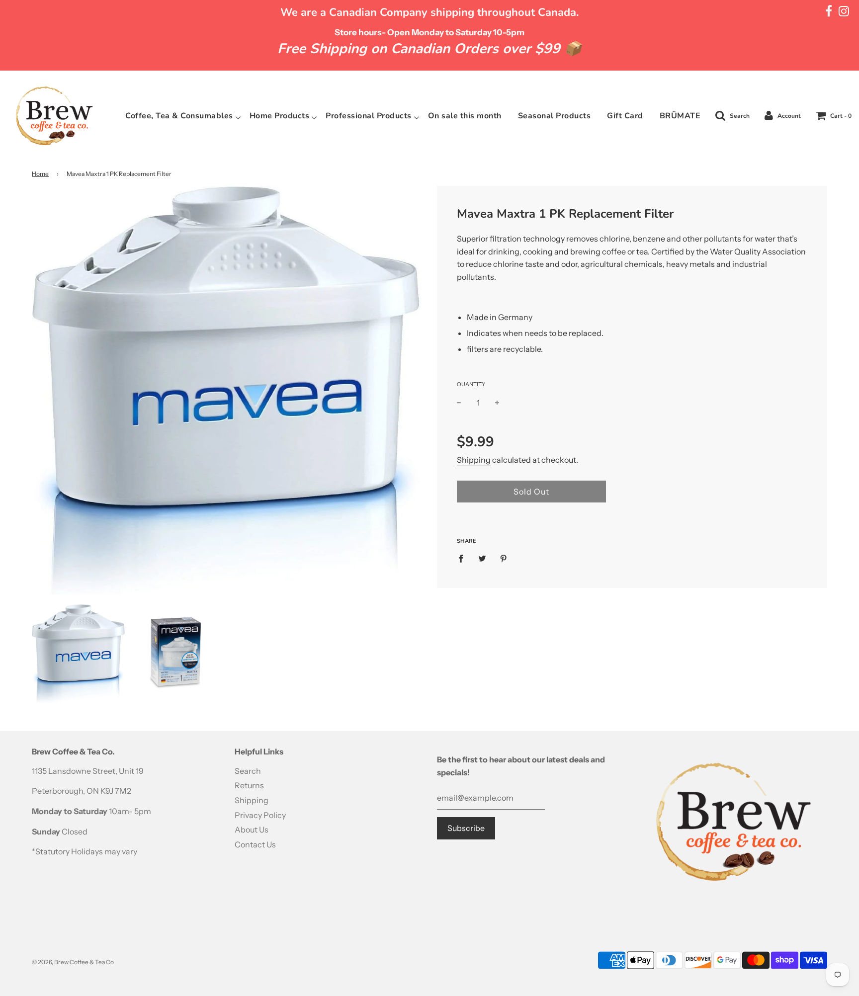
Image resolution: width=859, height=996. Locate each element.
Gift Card (625, 116)
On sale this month (465, 116)
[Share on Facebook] (464, 558)
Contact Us (255, 844)
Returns (249, 785)
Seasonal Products (554, 116)
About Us (251, 829)
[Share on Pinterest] (504, 558)
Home (40, 173)
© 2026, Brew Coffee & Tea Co (73, 962)
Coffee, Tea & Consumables (179, 116)
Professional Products (369, 116)
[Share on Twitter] (482, 558)
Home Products (280, 116)
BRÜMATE (680, 116)
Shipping (474, 460)
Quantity (471, 384)
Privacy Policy (260, 815)
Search (248, 771)
